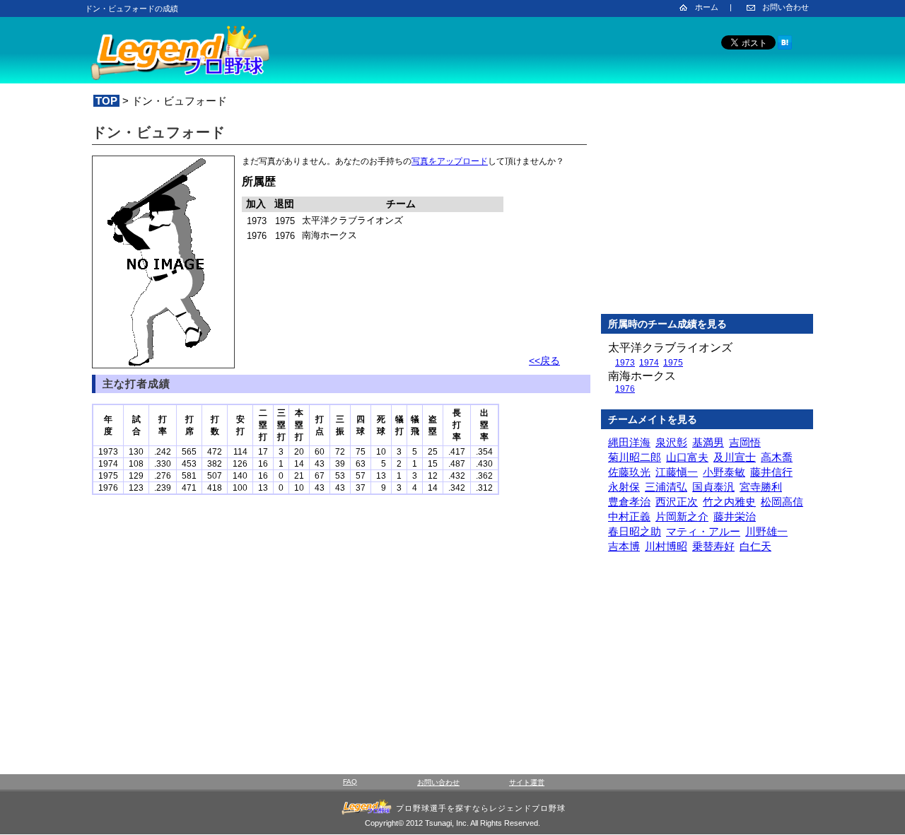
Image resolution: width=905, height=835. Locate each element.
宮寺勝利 (761, 487)
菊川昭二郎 (634, 457)
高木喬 (777, 457)
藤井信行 (771, 472)
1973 (625, 363)
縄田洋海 (629, 442)
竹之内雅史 (729, 502)
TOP (106, 101)
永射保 (624, 487)
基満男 (708, 442)
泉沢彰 (671, 442)
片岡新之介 (681, 516)
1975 (673, 363)
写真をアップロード (449, 161)
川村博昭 (666, 546)
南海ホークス (642, 376)
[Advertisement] (707, 211)
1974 (649, 363)
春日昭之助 (634, 531)
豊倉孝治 (629, 502)
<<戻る (544, 360)
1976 (625, 389)
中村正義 (629, 516)
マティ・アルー (703, 531)
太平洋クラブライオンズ (670, 347)
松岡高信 (782, 502)
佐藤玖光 (629, 472)
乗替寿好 (713, 546)
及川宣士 (734, 457)
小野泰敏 (724, 472)
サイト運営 (526, 782)
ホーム (706, 7)
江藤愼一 (676, 472)
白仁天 (755, 546)
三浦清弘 (666, 487)
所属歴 (259, 181)
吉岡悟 (745, 442)
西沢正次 (676, 502)
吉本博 (624, 546)
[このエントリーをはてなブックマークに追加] (785, 47)
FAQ (350, 782)
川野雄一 (766, 531)
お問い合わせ (785, 7)
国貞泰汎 (713, 487)
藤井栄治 (734, 516)
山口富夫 (687, 457)
